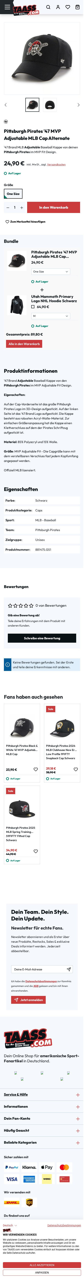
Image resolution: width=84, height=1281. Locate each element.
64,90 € (42, 307)
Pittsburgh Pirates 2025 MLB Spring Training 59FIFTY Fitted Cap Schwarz (20, 834)
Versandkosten (56, 164)
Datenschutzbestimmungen (64, 1225)
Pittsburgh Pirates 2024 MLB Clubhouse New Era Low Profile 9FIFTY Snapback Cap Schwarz (61, 752)
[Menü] (7, 7)
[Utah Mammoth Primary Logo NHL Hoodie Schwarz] (17, 311)
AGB (35, 985)
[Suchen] (48, 7)
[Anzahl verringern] (8, 207)
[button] (10, 1225)
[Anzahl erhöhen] (22, 207)
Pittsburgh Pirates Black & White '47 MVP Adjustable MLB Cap (22, 750)
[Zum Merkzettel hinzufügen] (35, 769)
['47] (6, 122)
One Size (13, 194)
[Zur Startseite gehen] (26, 10)
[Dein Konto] (58, 7)
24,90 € (37, 262)
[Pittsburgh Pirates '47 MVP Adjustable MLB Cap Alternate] (17, 267)
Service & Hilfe (16, 1094)
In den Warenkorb (53, 207)
